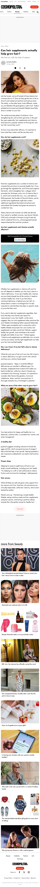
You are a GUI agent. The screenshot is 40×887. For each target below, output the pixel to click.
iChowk (34, 1)
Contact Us (17, 878)
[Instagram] (29, 872)
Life (33, 856)
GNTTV (29, 1)
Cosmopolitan (4, 1)
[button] (15, 68)
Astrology (20, 859)
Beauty (17, 12)
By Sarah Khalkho (12, 62)
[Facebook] (19, 872)
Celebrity (25, 12)
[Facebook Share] (20, 68)
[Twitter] (24, 872)
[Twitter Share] (25, 68)
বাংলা (15, 1)
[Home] (20, 864)
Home (2, 46)
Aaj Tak (11, 1)
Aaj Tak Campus (22, 1)
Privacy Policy (8, 878)
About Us (33, 878)
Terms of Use (25, 878)
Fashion (9, 12)
